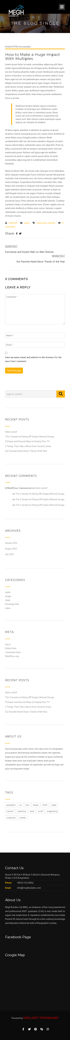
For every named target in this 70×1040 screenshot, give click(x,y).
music (32, 811)
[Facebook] (17, 234)
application (11, 805)
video (7, 608)
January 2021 (11, 543)
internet (10, 811)
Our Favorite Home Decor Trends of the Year (26, 451)
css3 (27, 805)
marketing (22, 811)
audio (27, 222)
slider (7, 600)
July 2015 (9, 554)
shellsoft (13, 222)
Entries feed (10, 648)
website (51, 222)
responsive (42, 222)
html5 (44, 805)
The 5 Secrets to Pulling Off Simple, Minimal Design (29, 436)
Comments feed (12, 652)
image (8, 596)
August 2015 (11, 548)
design (36, 805)
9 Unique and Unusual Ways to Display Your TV (27, 441)
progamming (52, 811)
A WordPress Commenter (18, 488)
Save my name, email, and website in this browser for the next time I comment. (33, 359)
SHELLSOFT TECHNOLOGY (41, 1018)
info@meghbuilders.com (29, 887)
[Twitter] (20, 234)
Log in (8, 644)
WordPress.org (12, 656)
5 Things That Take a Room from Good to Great (28, 446)
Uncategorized (12, 604)
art (21, 805)
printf (40, 811)
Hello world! (11, 431)
